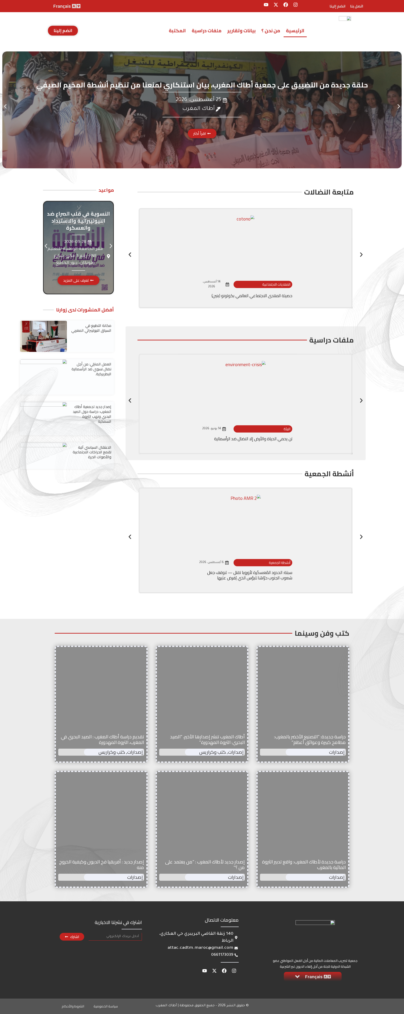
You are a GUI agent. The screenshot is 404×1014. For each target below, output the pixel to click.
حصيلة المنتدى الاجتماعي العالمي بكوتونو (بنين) (252, 296)
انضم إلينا (338, 6)
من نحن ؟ (270, 30)
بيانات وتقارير (241, 30)
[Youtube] (266, 4)
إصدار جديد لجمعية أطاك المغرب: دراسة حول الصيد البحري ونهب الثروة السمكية (92, 414)
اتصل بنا (356, 6)
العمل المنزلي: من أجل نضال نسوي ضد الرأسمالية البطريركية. (91, 369)
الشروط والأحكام (73, 1006)
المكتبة (177, 30)
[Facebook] (285, 4)
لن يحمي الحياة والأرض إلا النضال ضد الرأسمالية (253, 439)
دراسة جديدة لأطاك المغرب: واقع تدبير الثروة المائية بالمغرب (304, 864)
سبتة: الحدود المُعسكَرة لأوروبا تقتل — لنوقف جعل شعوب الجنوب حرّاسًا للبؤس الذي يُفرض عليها (249, 575)
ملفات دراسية (206, 30)
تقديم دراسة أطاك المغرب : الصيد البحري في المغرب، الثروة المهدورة (102, 739)
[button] (5, 106)
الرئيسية (295, 30)
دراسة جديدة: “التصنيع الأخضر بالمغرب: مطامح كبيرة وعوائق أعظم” (310, 739)
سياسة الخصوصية (106, 1006)
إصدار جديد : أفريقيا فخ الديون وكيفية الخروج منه (101, 864)
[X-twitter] (276, 4)
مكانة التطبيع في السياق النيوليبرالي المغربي (91, 328)
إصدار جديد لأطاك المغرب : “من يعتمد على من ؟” (205, 864)
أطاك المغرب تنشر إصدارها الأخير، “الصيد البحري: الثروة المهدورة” (207, 739)
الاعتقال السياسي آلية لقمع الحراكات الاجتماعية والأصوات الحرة (92, 452)
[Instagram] (295, 4)
